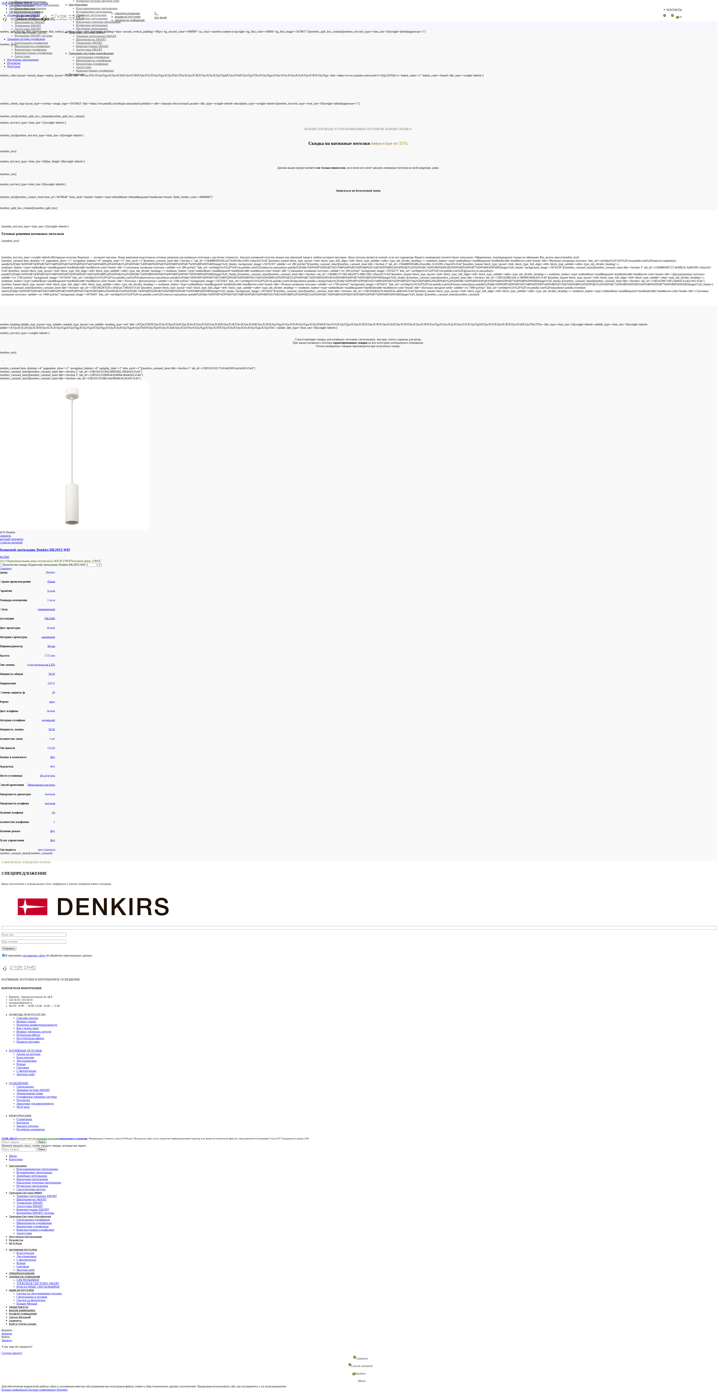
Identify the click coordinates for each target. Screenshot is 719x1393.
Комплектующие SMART (31, 32)
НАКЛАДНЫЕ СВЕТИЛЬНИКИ (38, 1286)
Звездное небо (25, 1074)
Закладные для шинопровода (35, 1103)
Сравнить (15, 1320)
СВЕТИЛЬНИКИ (27, 1280)
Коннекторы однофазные (31, 49)
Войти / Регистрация (22, 1324)
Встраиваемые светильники (94, 11)
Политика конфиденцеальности (36, 1024)
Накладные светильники (30, 1)
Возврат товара (26, 1021)
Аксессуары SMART (28, 29)
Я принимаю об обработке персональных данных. (49, 955)
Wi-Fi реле (23, 1106)
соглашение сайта (33, 955)
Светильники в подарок (31, 1296)
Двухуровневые (26, 1060)
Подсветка (23, 1100)
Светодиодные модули (29, 11)
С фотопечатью (26, 1070)
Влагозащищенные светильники (97, 8)
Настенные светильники (91, 28)
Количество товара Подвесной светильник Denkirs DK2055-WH (44, 564)
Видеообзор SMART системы (33, 35)
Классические (25, 1057)
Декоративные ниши (29, 1093)
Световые (22, 1067)
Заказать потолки (27, 1126)
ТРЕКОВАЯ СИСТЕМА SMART (37, 1283)
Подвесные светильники (30, 8)
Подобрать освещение (30, 1129)
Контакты (22, 1122)
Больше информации (28, 1389)
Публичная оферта (28, 1035)
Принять (62, 1389)
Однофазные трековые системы (36, 1096)
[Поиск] (94, 17)
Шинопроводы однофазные (32, 46)
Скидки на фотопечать (30, 1300)
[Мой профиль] (656, 17)
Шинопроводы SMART (91, 39)
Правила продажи (28, 1041)
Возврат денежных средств (33, 1031)
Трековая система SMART (33, 1090)
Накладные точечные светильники (37, 5)
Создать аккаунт (11, 1353)
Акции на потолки (28, 1054)
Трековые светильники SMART (96, 36)
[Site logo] (20, 22)
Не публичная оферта (30, 1038)
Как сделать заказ (27, 1028)
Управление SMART (28, 25)
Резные (21, 1064)
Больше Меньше (26, 1303)
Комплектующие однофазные (33, 53)
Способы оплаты (27, 1018)
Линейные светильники (91, 15)
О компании (24, 1119)
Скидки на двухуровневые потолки (39, 1293)
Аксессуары (22, 56)
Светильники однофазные (31, 42)
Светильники (25, 1086)
